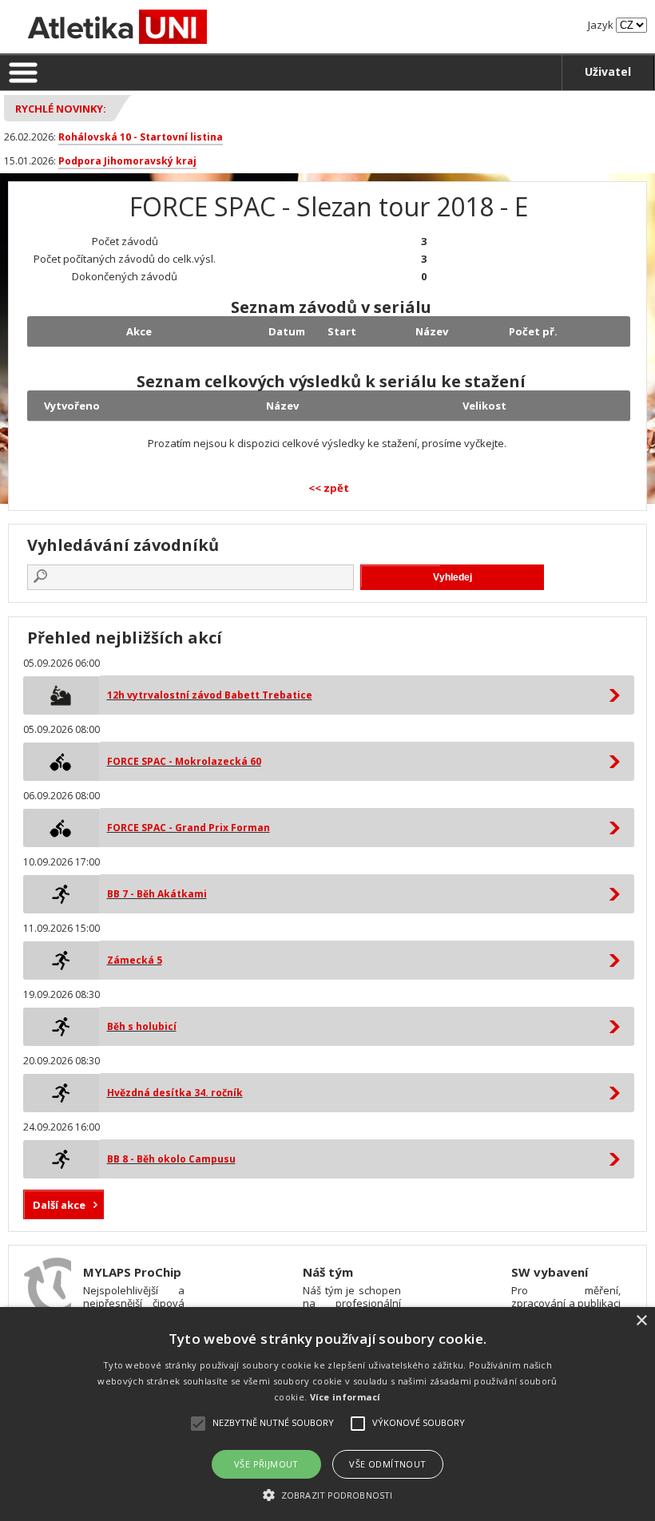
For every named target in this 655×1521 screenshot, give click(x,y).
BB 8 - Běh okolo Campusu (171, 1159)
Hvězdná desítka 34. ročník (175, 1092)
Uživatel (608, 71)
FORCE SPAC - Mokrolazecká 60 (184, 761)
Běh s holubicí (142, 1026)
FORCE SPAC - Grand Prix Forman (188, 827)
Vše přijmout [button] (266, 1464)
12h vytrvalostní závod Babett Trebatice (209, 695)
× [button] (641, 1321)
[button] (327, 1494)
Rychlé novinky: (60, 108)
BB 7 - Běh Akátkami (157, 894)
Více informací (345, 1397)
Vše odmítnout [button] (387, 1464)
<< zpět (328, 488)
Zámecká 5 (134, 960)
